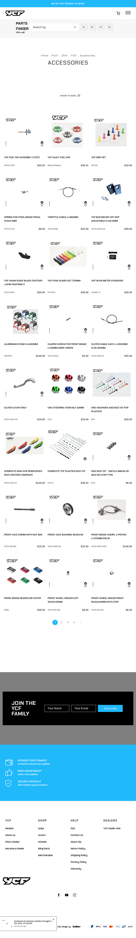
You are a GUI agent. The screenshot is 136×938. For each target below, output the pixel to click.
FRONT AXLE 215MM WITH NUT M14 (23, 534)
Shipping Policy (79, 855)
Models (9, 828)
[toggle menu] (128, 13)
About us (10, 835)
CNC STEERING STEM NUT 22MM (66, 407)
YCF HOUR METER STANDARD (107, 280)
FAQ (73, 828)
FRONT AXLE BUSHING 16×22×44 (65, 534)
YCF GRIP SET (98, 157)
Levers (42, 835)
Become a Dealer (14, 848)
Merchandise (45, 855)
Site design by (64, 926)
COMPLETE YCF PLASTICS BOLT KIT (66, 471)
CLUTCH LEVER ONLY (15, 407)
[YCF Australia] (16, 13)
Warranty (76, 868)
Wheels (42, 841)
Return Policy (78, 848)
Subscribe (110, 708)
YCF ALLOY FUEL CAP (59, 157)
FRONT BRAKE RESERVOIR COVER (22, 598)
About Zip (76, 841)
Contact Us (77, 835)
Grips (41, 828)
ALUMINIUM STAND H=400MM (21, 344)
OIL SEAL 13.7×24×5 (23, 923)
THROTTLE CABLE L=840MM (63, 217)
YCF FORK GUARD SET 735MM (64, 280)
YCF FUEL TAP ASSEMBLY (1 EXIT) (22, 157)
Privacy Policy (78, 862)
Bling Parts (44, 848)
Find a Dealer (12, 841)
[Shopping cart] (118, 13)
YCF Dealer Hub (111, 828)
